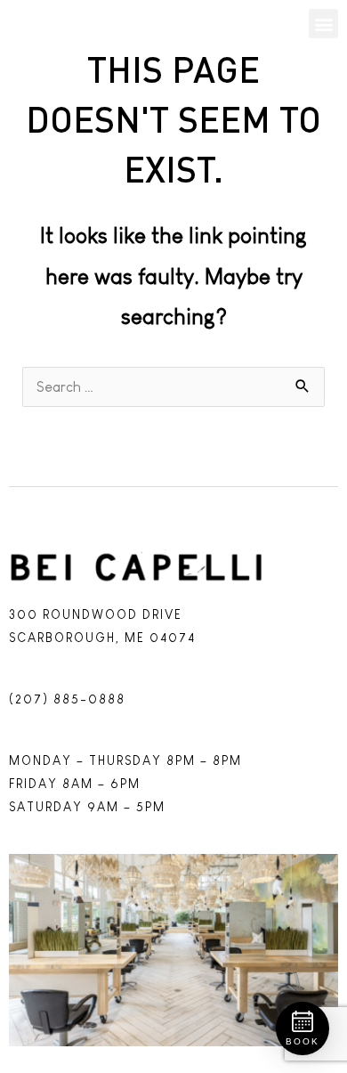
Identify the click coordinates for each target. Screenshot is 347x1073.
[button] (323, 23)
